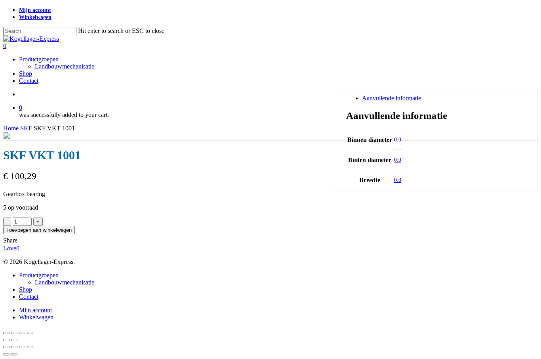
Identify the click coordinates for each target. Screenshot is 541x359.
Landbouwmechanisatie (64, 282)
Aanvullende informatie (391, 98)
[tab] (442, 98)
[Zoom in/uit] (6, 333)
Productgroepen (39, 275)
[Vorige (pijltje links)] (6, 340)
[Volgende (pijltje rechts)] (14, 340)
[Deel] (22, 333)
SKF (26, 128)
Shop (25, 289)
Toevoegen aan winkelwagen (39, 230)
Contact (28, 296)
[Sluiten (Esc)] (30, 333)
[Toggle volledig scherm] (14, 333)
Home (11, 128)
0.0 (397, 140)
